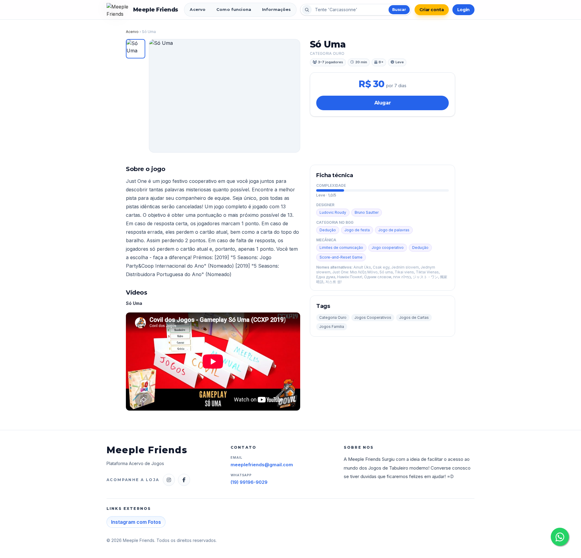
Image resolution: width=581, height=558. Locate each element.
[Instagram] (169, 480)
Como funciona (233, 9)
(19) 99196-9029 (249, 482)
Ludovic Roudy (333, 212)
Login (463, 9)
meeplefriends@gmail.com (262, 464)
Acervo (197, 9)
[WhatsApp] (560, 537)
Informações (276, 9)
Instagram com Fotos (136, 522)
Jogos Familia (331, 326)
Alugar (382, 103)
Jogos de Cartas (414, 317)
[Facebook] (184, 480)
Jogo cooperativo (388, 247)
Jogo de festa (357, 230)
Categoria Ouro (332, 317)
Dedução (328, 230)
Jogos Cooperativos (372, 317)
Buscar (399, 9)
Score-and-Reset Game (341, 257)
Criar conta (431, 9)
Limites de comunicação (341, 247)
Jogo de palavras (393, 230)
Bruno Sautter (367, 212)
